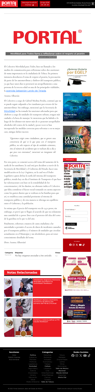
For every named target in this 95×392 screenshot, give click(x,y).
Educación (33, 377)
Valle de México (62, 368)
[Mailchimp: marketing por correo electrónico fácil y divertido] (69, 229)
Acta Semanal (14, 359)
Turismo (47, 379)
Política (33, 355)
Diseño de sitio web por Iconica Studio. (69, 388)
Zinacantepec (62, 359)
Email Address (70, 210)
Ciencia (47, 377)
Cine (47, 371)
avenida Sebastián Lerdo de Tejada (26, 90)
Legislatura (33, 364)
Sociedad (33, 366)
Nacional (8, 255)
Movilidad (9, 111)
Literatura (47, 368)
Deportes (62, 375)
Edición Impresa (14, 357)
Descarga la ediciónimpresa (29, 4)
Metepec (62, 357)
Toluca (62, 355)
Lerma (62, 362)
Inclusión (47, 359)
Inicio (14, 355)
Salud (33, 379)
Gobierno (33, 357)
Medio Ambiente (32, 382)
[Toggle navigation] (93, 3)
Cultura (47, 366)
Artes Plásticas (47, 375)
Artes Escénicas (47, 373)
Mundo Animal (62, 373)
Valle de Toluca (47, 382)
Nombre (68, 216)
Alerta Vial (62, 377)
